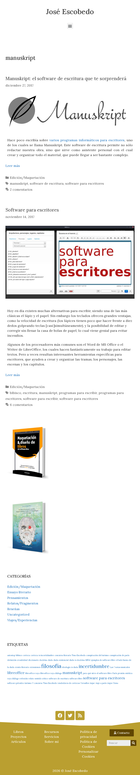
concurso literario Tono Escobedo (70, 655)
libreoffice (16, 673)
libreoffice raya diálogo (51, 673)
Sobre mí (52, 741)
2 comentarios (21, 189)
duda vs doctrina (77, 660)
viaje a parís (101, 683)
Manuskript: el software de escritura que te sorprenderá (65, 78)
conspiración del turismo (97, 655)
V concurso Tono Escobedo (44, 683)
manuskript (19, 183)
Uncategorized (18, 614)
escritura (30, 393)
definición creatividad (17, 660)
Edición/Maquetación (27, 177)
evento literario (22, 667)
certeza (26, 655)
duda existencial (61, 660)
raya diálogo (13, 678)
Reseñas (13, 609)
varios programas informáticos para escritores (87, 140)
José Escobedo (70, 11)
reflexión (24, 678)
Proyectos (18, 737)
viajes (109, 683)
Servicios (51, 737)
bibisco (15, 393)
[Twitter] (70, 715)
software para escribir (40, 399)
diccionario (33, 660)
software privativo (15, 683)
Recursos (51, 732)
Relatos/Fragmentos (22, 603)
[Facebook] (60, 715)
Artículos (18, 741)
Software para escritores (32, 210)
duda (50, 660)
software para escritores (84, 183)
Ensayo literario (19, 592)
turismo (28, 683)
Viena (115, 683)
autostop (11, 655)
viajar (92, 683)
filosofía (51, 665)
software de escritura (47, 183)
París (114, 673)
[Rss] (80, 715)
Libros (18, 732)
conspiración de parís (119, 655)
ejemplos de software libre (103, 660)
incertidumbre (94, 666)
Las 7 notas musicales (120, 667)
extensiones (35, 667)
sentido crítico (41, 678)
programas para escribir (78, 393)
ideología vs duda (70, 667)
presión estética (125, 673)
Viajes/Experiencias (22, 620)
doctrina (43, 660)
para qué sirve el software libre (97, 673)
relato (31, 678)
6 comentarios (21, 405)
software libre (75, 678)
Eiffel (87, 660)
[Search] (133, 743)
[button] (70, 26)
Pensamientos (17, 598)
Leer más (12, 166)
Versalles (85, 683)
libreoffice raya (32, 673)
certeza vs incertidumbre (42, 655)
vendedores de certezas (69, 683)
